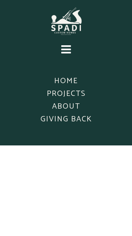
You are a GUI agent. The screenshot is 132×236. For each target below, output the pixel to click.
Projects (66, 93)
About (66, 106)
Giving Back (66, 119)
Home (66, 81)
